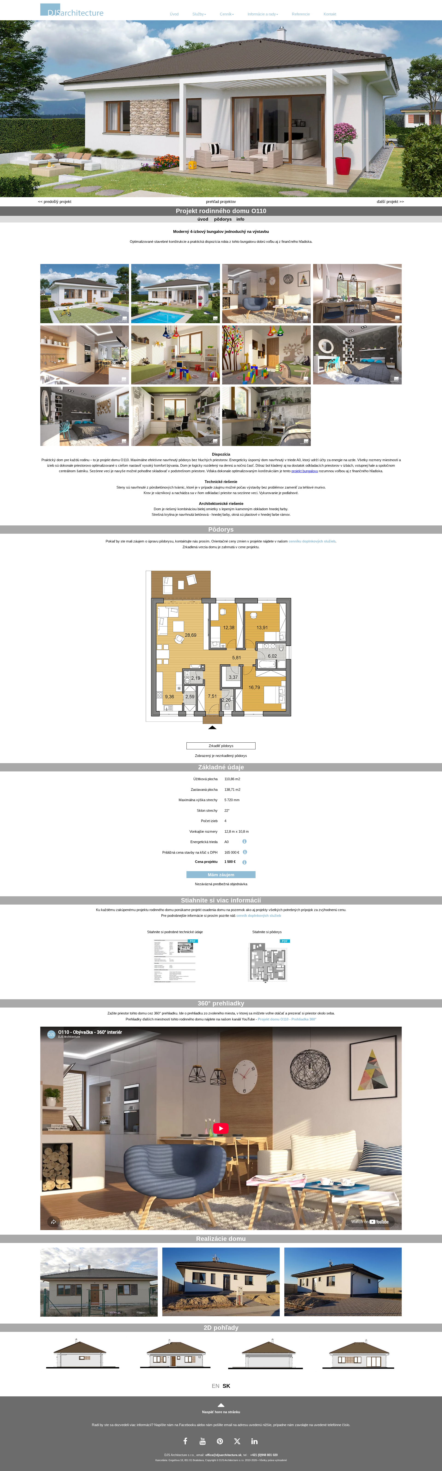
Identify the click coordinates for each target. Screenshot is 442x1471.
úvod (203, 219)
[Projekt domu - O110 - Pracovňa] (175, 416)
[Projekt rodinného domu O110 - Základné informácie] (175, 962)
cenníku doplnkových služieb (312, 541)
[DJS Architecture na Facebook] (185, 1441)
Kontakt (330, 14)
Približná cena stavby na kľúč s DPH (190, 852)
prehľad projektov (221, 201)
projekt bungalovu (304, 471)
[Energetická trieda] (244, 841)
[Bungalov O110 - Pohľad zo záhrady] (358, 1354)
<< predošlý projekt (54, 201)
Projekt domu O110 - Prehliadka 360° (287, 1019)
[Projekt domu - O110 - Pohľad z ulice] (84, 293)
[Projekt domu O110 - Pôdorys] (221, 647)
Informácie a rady (262, 14)
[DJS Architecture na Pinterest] (220, 1441)
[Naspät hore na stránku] (221, 1404)
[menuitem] (174, 14)
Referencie (301, 14)
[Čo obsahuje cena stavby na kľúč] (245, 852)
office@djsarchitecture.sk (223, 1455)
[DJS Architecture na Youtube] (202, 1441)
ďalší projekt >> (390, 201)
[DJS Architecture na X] (237, 1441)
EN (215, 1386)
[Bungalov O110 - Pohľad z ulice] (175, 1354)
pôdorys (223, 219)
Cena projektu (206, 862)
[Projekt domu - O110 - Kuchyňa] (84, 354)
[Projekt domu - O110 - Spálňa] (357, 354)
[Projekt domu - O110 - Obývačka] (266, 293)
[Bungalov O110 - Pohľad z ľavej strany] (266, 1354)
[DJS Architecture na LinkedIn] (254, 1441)
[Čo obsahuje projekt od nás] (244, 862)
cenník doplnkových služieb (258, 915)
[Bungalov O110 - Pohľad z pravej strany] (83, 1354)
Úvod (174, 14)
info (240, 219)
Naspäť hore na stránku (221, 1412)
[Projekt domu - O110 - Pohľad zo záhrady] (175, 293)
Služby (198, 14)
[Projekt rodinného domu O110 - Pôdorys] (267, 962)
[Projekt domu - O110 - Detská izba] (175, 354)
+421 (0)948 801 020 (264, 1455)
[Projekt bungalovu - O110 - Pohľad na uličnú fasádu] (99, 1282)
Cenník (226, 14)
